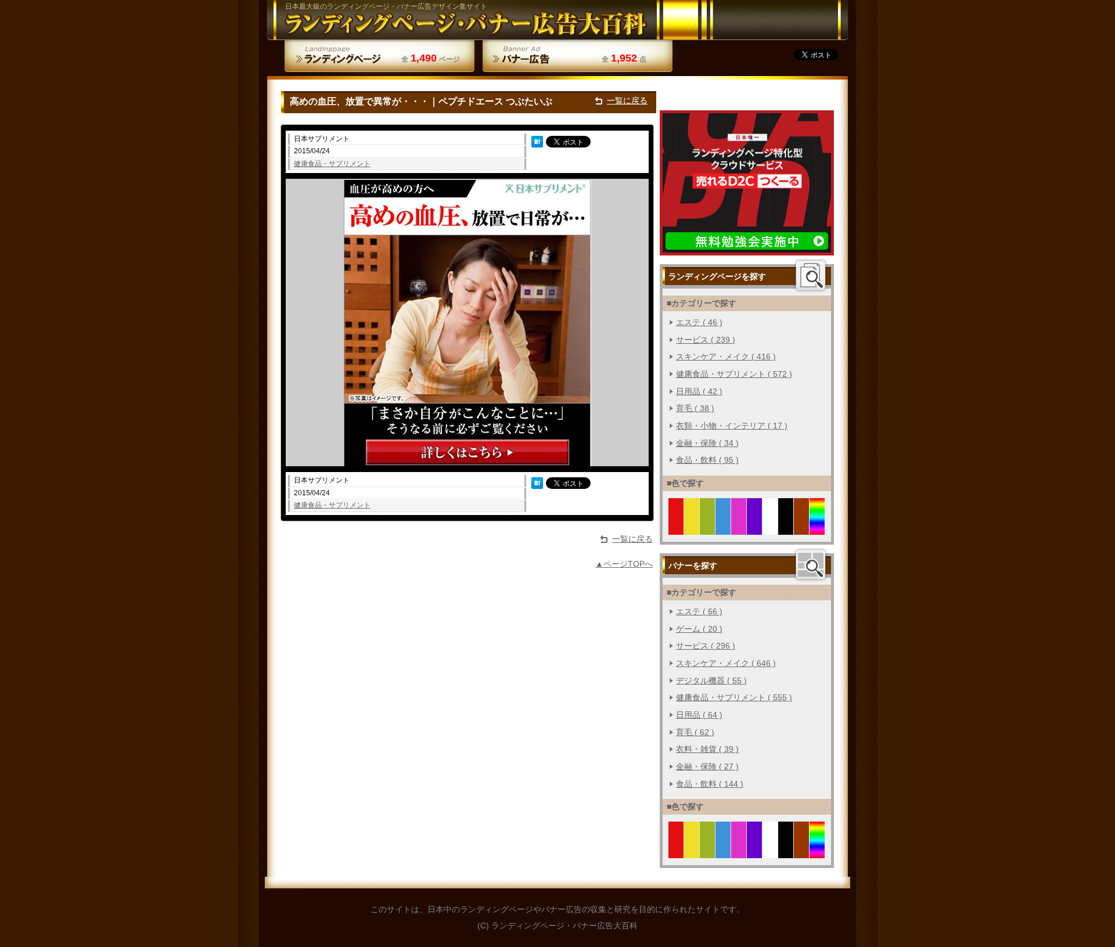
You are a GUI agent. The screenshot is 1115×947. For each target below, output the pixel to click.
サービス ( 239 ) (705, 339)
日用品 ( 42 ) (699, 391)
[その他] (817, 527)
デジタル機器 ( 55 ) (711, 680)
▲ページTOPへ (624, 563)
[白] (770, 527)
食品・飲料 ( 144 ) (709, 783)
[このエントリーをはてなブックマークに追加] (537, 141)
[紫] (754, 527)
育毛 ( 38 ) (695, 408)
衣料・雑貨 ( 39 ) (707, 749)
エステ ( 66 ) (699, 611)
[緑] (707, 527)
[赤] (676, 527)
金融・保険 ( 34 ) (707, 443)
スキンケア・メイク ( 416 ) (726, 356)
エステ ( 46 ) (699, 322)
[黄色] (692, 527)
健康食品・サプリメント (332, 164)
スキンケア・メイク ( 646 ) (726, 663)
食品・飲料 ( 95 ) (707, 460)
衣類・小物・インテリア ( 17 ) (731, 425)
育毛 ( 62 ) (695, 732)
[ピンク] (739, 527)
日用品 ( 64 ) (699, 714)
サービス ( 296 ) (705, 645)
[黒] (786, 527)
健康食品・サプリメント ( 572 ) (734, 374)
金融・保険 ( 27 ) (707, 766)
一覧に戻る (627, 100)
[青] (723, 527)
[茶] (802, 527)
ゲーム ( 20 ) (699, 628)
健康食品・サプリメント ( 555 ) (734, 697)
